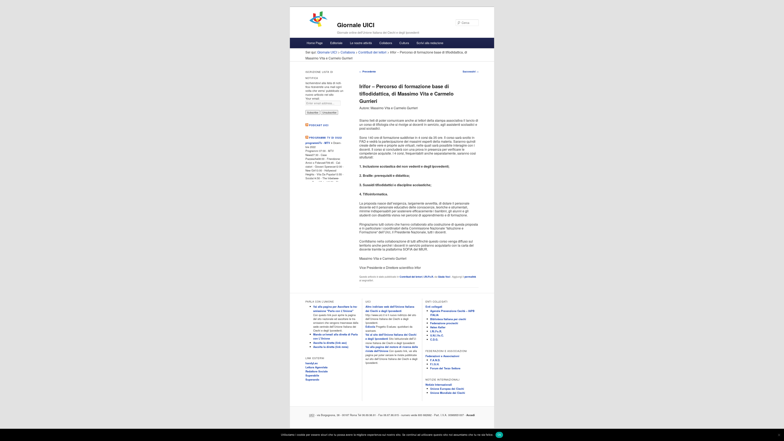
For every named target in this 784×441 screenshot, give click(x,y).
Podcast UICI (319, 125)
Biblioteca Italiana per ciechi (448, 319)
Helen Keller (437, 327)
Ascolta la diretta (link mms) (330, 347)
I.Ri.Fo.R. (429, 276)
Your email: (312, 98)
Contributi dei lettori (411, 276)
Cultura (404, 43)
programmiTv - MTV (317, 143)
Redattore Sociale (316, 371)
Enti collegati (433, 306)
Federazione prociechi (444, 323)
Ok (499, 434)
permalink (470, 276)
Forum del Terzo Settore (445, 368)
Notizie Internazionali (438, 384)
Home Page (315, 43)
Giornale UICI (355, 25)
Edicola (370, 327)
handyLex (311, 363)
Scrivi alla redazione (429, 43)
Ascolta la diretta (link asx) (330, 343)
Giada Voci (444, 276)
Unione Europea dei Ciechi (447, 389)
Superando (312, 379)
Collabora (385, 43)
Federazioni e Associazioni (442, 356)
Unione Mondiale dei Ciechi (447, 393)
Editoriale (336, 43)
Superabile (312, 375)
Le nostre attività (361, 43)
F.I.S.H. (434, 364)
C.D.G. (434, 339)
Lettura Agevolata (316, 367)
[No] (779, 435)
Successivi (471, 71)
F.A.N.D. (435, 360)
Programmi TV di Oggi (325, 137)
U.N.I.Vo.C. (437, 335)
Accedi (470, 415)
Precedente (367, 71)
